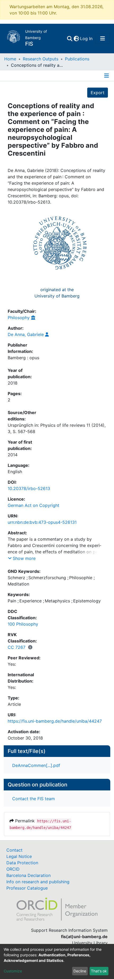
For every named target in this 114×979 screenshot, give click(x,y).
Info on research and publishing (37, 881)
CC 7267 (16, 647)
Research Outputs (40, 58)
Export (97, 92)
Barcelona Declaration (28, 875)
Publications (77, 58)
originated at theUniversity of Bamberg (57, 293)
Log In (86, 38)
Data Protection (22, 862)
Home (10, 58)
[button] (76, 38)
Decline (79, 971)
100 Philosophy (23, 624)
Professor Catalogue (27, 888)
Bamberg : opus (23, 357)
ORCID (13, 869)
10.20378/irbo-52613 (29, 488)
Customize (13, 971)
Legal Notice (19, 856)
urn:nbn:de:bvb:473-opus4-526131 (42, 522)
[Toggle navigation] (102, 38)
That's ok (99, 971)
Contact (14, 850)
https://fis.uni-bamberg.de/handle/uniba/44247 (55, 721)
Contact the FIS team (33, 798)
